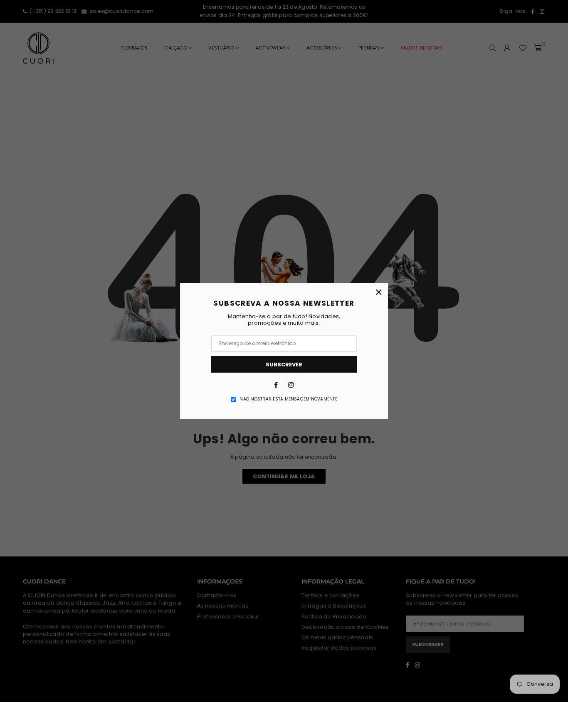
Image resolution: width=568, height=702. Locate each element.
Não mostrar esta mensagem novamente (288, 399)
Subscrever (284, 364)
